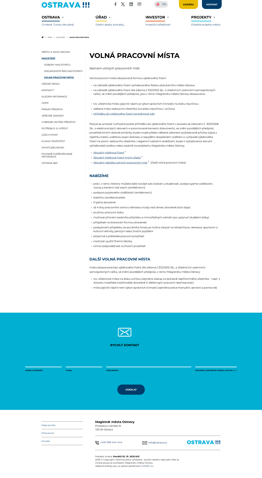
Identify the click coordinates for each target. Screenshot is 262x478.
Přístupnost (48, 433)
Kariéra (188, 4)
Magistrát (60, 37)
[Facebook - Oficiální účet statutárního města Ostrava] (115, 4)
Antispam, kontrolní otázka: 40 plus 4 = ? (216, 370)
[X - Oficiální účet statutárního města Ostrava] (123, 4)
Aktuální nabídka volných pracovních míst (120, 162)
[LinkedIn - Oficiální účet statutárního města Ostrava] (131, 4)
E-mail (69, 370)
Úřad (50, 37)
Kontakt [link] (211, 4)
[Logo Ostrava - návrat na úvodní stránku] (66, 7)
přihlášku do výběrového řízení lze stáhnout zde (124, 113)
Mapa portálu (49, 425)
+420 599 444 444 (111, 442)
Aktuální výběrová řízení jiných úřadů (117, 157)
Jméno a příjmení (33, 370)
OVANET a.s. (147, 466)
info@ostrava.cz (157, 442)
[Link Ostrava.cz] (203, 443)
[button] (58, 21)
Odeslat (131, 389)
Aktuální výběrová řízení (108, 152)
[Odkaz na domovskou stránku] (43, 37)
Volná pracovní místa (79, 37)
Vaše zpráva (112, 370)
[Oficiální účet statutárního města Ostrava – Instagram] (139, 4)
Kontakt (46, 441)
